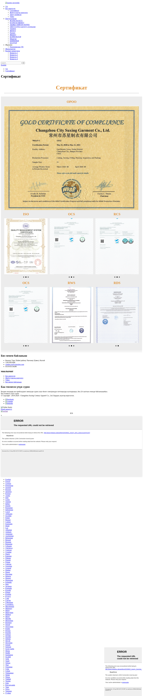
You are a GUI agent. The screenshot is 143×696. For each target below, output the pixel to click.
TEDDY (13, 29)
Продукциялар (11, 19)
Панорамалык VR (16, 47)
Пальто (12, 33)
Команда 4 (14, 59)
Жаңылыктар (10, 49)
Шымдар (13, 39)
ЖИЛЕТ (13, 35)
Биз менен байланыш (13, 382)
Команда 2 (14, 55)
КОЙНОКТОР (15, 37)
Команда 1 (14, 53)
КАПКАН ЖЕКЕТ (17, 23)
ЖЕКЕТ (13, 31)
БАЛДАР (13, 43)
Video (12, 17)
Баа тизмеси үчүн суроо (10, 394)
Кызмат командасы (12, 51)
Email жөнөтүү (6, 409)
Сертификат (14, 11)
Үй (6, 7)
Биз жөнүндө (10, 9)
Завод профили (15, 15)
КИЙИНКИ (14, 41)
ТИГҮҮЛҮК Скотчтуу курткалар (23, 27)
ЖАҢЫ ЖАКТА (16, 21)
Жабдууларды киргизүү (19, 13)
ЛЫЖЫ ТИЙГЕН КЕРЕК (20, 25)
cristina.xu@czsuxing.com (14, 364)
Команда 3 (14, 57)
